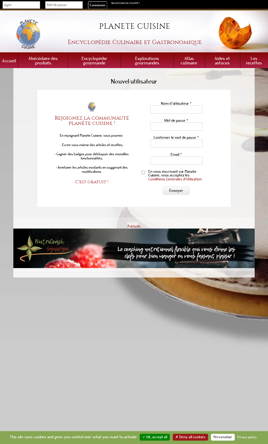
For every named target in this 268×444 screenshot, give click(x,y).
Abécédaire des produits (43, 61)
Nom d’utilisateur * (176, 103)
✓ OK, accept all (154, 437)
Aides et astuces (222, 61)
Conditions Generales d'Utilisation (175, 179)
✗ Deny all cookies (190, 437)
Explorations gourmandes (147, 61)
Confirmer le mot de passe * (176, 137)
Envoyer (176, 190)
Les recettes (254, 61)
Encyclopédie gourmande (94, 61)
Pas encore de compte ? (125, 3)
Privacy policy (247, 437)
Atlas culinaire (189, 61)
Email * (176, 154)
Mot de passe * (176, 120)
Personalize (223, 437)
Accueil (9, 61)
